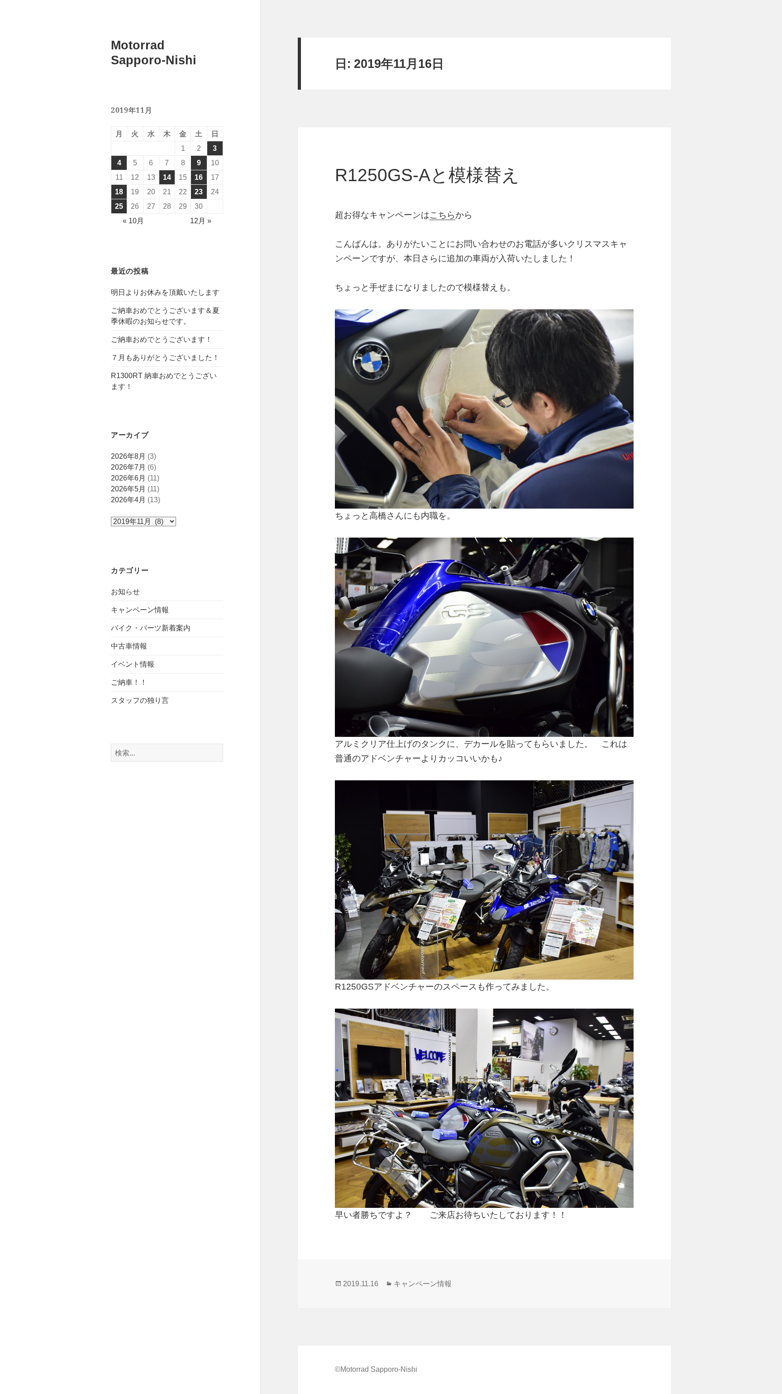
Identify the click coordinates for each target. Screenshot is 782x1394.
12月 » (200, 221)
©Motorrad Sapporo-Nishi (376, 1369)
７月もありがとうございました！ (165, 357)
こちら (442, 215)
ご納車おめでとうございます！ (161, 339)
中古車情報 (129, 646)
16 (199, 177)
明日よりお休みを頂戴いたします (165, 292)
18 (119, 192)
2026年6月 (128, 478)
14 (167, 177)
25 (119, 206)
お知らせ (125, 592)
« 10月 (133, 221)
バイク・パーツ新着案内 (151, 628)
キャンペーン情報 (140, 610)
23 (199, 192)
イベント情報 (132, 664)
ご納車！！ (129, 682)
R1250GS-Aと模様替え (427, 175)
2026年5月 (128, 489)
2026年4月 (128, 500)
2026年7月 (128, 467)
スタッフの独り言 (140, 700)
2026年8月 (128, 456)
